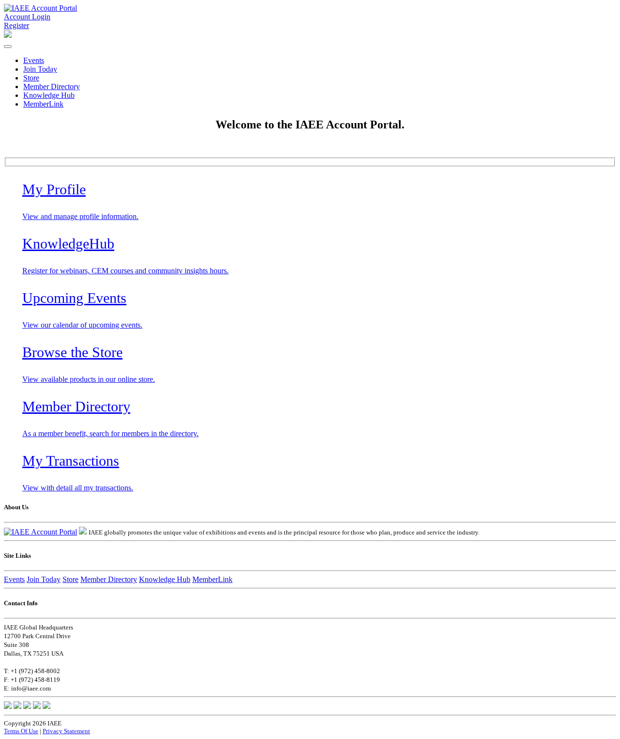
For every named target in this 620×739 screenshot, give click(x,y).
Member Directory (51, 86)
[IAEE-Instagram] (37, 706)
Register (16, 25)
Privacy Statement (66, 731)
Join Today (40, 69)
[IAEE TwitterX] (17, 706)
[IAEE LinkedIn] (27, 706)
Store (31, 78)
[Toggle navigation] (8, 46)
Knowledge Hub (49, 95)
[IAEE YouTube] (46, 706)
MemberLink (43, 104)
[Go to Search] (8, 35)
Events (33, 60)
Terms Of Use (21, 731)
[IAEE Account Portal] (40, 8)
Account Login (27, 17)
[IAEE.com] (83, 532)
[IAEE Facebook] (8, 706)
